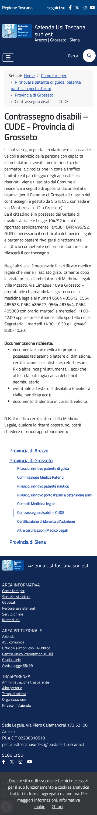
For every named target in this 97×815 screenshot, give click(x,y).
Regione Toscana (17, 7)
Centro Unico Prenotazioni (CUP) (27, 654)
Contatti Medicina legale (36, 504)
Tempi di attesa (14, 694)
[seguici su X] (75, 7)
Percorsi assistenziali (19, 608)
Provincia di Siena (27, 542)
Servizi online (12, 614)
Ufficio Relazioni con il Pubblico (26, 648)
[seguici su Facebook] (68, 7)
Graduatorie (11, 660)
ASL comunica (13, 642)
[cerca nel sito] (87, 55)
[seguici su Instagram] (82, 7)
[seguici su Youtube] (90, 7)
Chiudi (57, 806)
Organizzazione (14, 699)
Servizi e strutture (16, 597)
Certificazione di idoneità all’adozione (46, 521)
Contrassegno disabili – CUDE (40, 512)
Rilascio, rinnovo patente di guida (43, 468)
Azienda (8, 636)
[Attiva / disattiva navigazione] (8, 58)
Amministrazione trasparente (25, 682)
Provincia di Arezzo (28, 450)
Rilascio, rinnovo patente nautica (43, 486)
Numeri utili (11, 620)
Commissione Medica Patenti (40, 477)
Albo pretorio (12, 688)
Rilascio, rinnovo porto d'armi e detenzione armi (54, 495)
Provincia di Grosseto (31, 460)
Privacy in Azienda (16, 705)
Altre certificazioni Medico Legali (42, 530)
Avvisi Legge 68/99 (17, 665)
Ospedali (9, 602)
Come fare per (13, 591)
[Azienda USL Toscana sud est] (17, 30)
